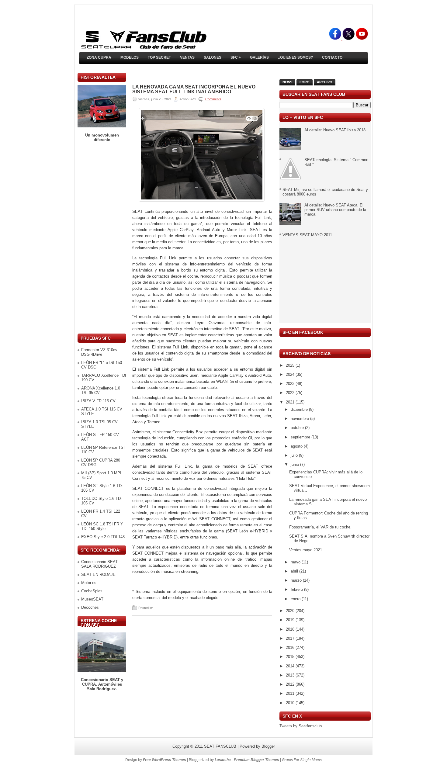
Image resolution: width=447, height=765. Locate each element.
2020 (291, 610)
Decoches (90, 607)
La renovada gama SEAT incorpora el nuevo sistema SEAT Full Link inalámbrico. (193, 89)
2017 (291, 638)
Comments (213, 99)
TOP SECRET (159, 57)
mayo (296, 562)
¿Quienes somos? (295, 57)
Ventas (187, 57)
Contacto (332, 57)
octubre (298, 427)
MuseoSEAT (92, 599)
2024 (291, 374)
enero (296, 599)
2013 (291, 675)
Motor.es (88, 582)
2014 (291, 666)
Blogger (268, 746)
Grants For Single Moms (302, 760)
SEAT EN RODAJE (98, 574)
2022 (291, 392)
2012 (291, 684)
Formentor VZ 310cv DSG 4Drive (99, 352)
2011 (291, 693)
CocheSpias (91, 591)
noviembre (300, 418)
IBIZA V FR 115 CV (98, 401)
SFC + (235, 57)
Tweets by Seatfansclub (300, 726)
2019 (291, 620)
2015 (291, 656)
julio (295, 455)
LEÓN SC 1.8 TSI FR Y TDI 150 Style (102, 526)
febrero (297, 589)
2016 (291, 647)
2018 (291, 629)
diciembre (300, 409)
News (287, 82)
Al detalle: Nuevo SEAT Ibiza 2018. (335, 130)
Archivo (324, 82)
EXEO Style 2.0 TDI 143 (103, 537)
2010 (291, 703)
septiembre (301, 437)
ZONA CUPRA (99, 57)
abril (295, 571)
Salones (212, 57)
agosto (297, 446)
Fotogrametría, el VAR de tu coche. (320, 527)
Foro (305, 82)
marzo (297, 580)
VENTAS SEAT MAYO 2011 (307, 235)
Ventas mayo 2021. (306, 550)
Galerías (259, 57)
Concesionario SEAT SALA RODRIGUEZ (99, 564)
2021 (291, 402)
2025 (291, 365)
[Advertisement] (102, 238)
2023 (291, 383)
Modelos (129, 57)
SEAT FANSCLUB (220, 746)
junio (295, 464)
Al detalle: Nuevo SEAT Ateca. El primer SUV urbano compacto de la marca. (335, 209)
